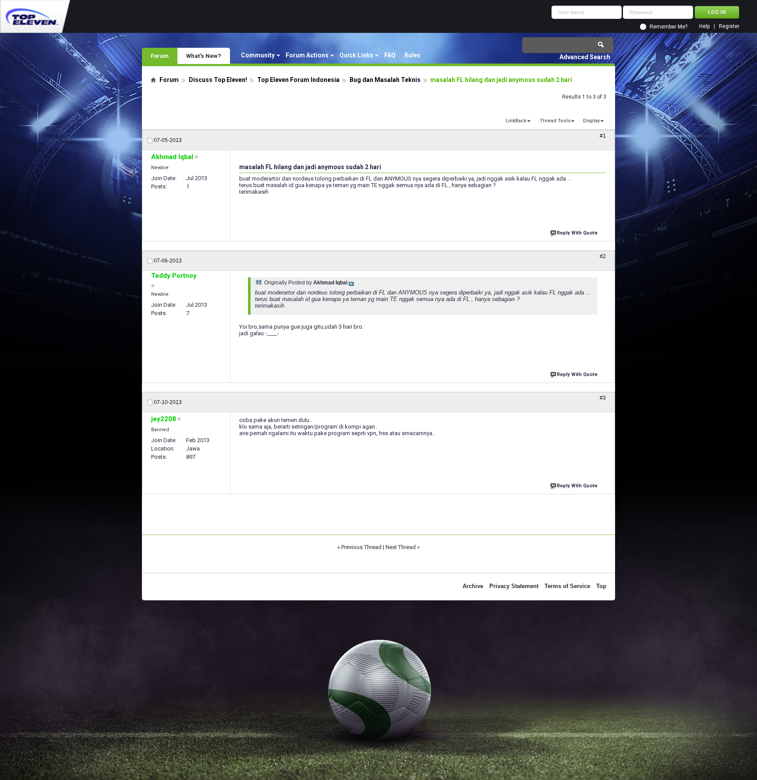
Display (591, 121)
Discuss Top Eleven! (218, 79)
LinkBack (516, 121)
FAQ (390, 55)
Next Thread (401, 547)
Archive (473, 586)
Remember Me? (668, 27)
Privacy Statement (513, 586)
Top (601, 586)
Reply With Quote (577, 233)
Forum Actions (307, 55)
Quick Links (356, 55)
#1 (603, 136)
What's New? (203, 55)
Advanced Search (584, 56)
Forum (160, 55)
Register (729, 26)
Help (704, 26)
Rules (412, 55)
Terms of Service (567, 586)
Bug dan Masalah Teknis (385, 79)
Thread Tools (555, 121)
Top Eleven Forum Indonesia (298, 79)
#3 (603, 398)
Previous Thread (361, 547)
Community (258, 55)
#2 (603, 256)
